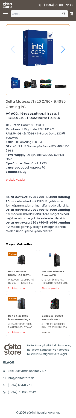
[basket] (72, 14)
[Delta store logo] (7, 5)
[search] (64, 13)
